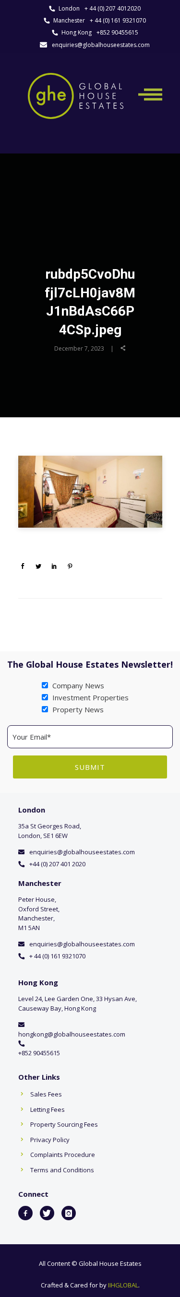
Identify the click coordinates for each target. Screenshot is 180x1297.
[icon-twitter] (47, 1213)
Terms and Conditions (62, 1170)
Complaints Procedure (62, 1154)
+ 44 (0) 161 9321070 (118, 20)
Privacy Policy (50, 1139)
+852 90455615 (117, 32)
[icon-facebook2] (25, 1213)
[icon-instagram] (68, 1213)
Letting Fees (47, 1109)
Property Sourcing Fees (64, 1124)
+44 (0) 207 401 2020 (57, 864)
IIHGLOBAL (123, 1285)
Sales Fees (46, 1094)
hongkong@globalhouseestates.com (71, 1034)
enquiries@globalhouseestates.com (101, 45)
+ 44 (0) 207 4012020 (112, 8)
